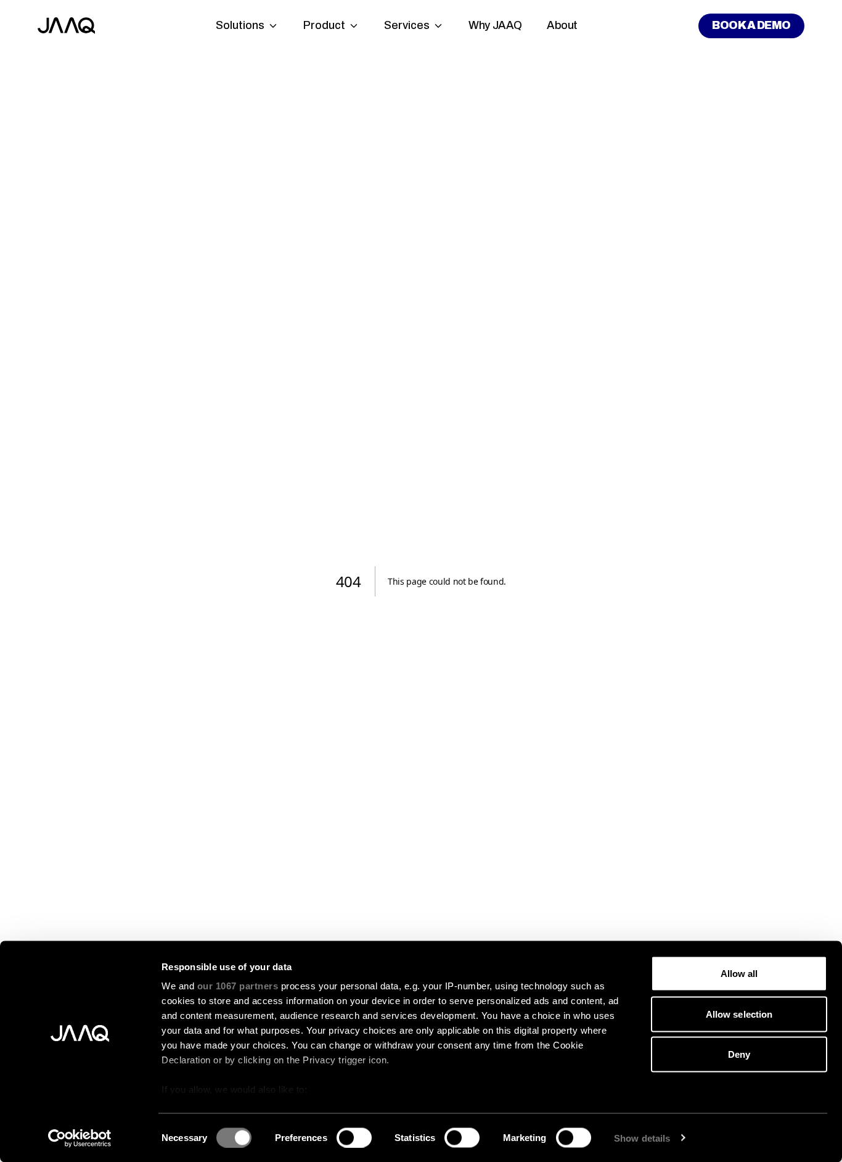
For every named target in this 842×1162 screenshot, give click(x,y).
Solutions (240, 25)
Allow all (739, 973)
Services (407, 25)
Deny (739, 1054)
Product (324, 25)
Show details (642, 1137)
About (562, 25)
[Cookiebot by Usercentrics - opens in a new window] (80, 1138)
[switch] (354, 1137)
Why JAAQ (494, 25)
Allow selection (739, 1013)
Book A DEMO (751, 25)
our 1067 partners (238, 986)
